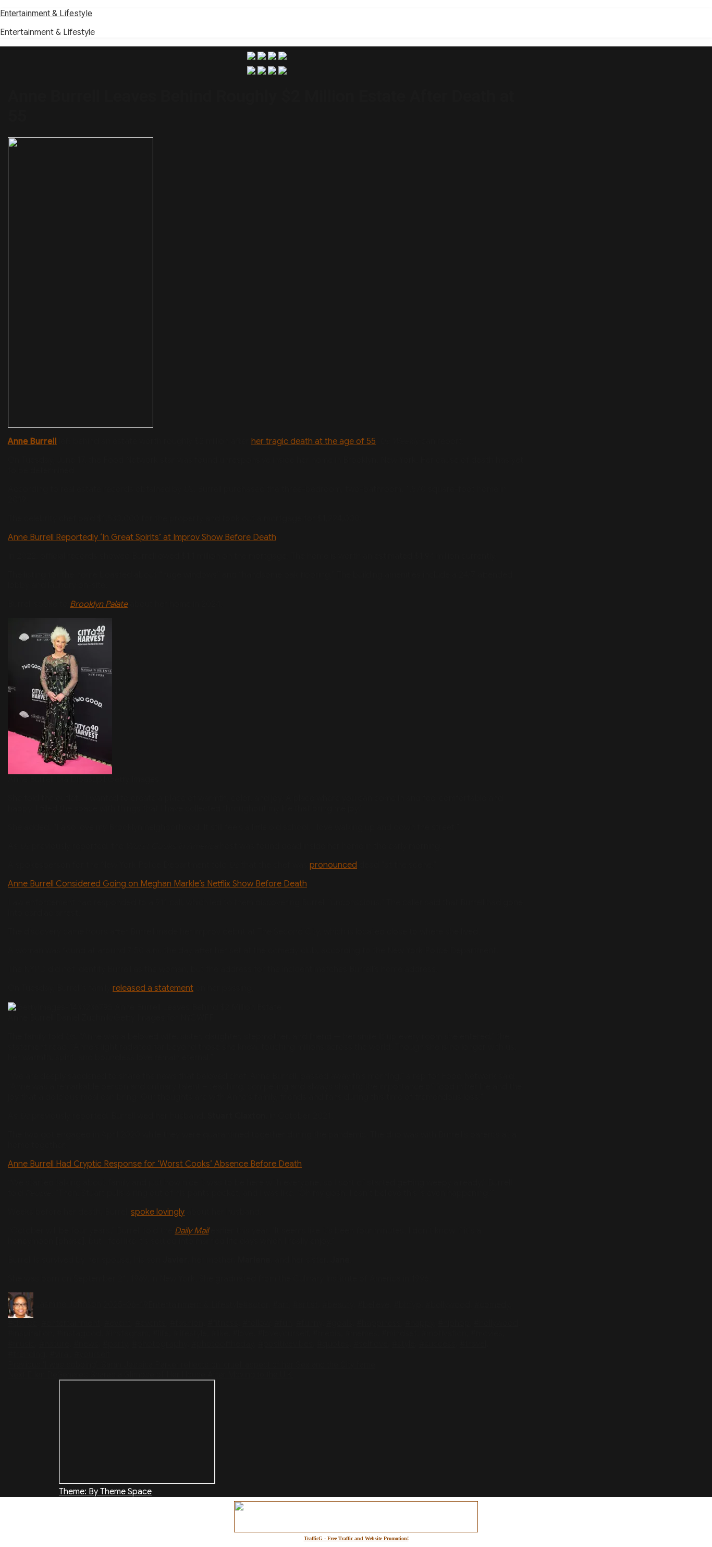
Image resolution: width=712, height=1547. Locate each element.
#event (117, 1323)
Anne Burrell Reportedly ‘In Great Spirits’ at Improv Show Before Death (142, 537)
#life (161, 1333)
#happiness (379, 1323)
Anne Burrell (32, 441)
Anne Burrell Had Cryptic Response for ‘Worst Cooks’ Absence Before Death (155, 1164)
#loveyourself (283, 1333)
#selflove (370, 1344)
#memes (361, 1333)
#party (115, 1344)
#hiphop (454, 1323)
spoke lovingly (158, 1212)
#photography (159, 1344)
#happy (419, 1323)
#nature (54, 1344)
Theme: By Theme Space (105, 1491)
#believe (373, 1304)
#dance (22, 1323)
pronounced (333, 865)
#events (150, 1323)
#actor (255, 1304)
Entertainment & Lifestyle (46, 13)
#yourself (92, 1354)
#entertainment (70, 1323)
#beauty (337, 1304)
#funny (309, 1323)
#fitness (222, 1323)
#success (437, 1344)
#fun (283, 1323)
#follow (256, 1323)
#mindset (399, 1333)
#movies (486, 1333)
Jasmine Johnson (68, 1304)
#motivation (444, 1333)
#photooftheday (222, 1344)
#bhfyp (407, 1304)
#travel (473, 1344)
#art (281, 1304)
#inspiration (30, 1333)
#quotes (333, 1344)
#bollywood (447, 1304)
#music (21, 1344)
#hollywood (496, 1323)
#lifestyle (190, 1333)
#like (219, 1333)
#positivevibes (285, 1344)
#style (403, 1344)
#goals (339, 1323)
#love (242, 1333)
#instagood (79, 1333)
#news (86, 1344)
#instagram (127, 1333)
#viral (60, 1354)
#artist (305, 1304)
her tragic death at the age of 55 (313, 441)
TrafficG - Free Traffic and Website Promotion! (356, 1538)
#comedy (492, 1304)
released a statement (153, 988)
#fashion (186, 1323)
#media (327, 1333)
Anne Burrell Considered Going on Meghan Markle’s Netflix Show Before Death (157, 884)
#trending (26, 1354)
